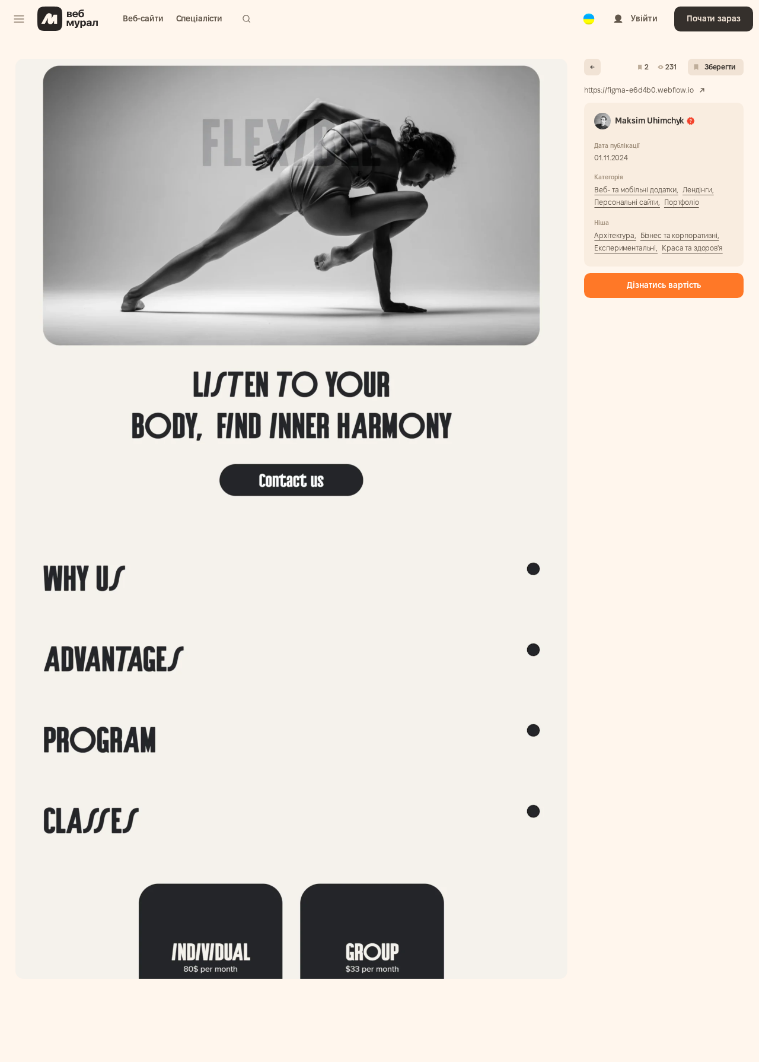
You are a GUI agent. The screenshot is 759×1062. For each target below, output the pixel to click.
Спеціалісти (199, 18)
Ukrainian (588, 11)
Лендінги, (698, 190)
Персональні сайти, (626, 202)
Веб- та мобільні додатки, (636, 190)
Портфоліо (681, 202)
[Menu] (19, 19)
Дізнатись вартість (664, 285)
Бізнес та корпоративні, (679, 235)
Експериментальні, (626, 248)
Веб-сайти (143, 18)
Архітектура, (615, 235)
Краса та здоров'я (692, 248)
